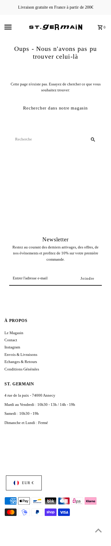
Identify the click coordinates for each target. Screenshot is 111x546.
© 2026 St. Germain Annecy (24, 540)
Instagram (12, 347)
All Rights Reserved (61, 540)
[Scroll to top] (98, 530)
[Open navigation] (14, 27)
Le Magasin (13, 333)
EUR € (28, 483)
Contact (10, 340)
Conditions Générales (21, 369)
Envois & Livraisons (20, 355)
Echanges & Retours (20, 362)
